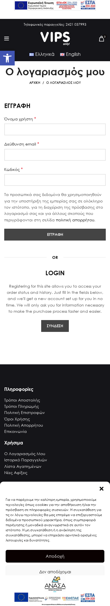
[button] (101, 489)
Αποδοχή (55, 556)
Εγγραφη (55, 234)
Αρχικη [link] (34, 82)
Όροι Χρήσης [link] (17, 419)
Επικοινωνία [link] (15, 431)
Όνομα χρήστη (20, 119)
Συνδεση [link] (55, 325)
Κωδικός (13, 169)
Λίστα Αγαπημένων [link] (22, 466)
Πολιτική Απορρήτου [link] (23, 425)
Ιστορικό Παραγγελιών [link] (25, 459)
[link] (7, 58)
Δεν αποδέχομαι (55, 571)
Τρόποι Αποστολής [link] (22, 400)
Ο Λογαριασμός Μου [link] (24, 453)
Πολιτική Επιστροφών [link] (24, 412)
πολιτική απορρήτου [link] (75, 219)
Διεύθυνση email (21, 144)
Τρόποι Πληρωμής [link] (21, 406)
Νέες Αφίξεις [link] (15, 472)
